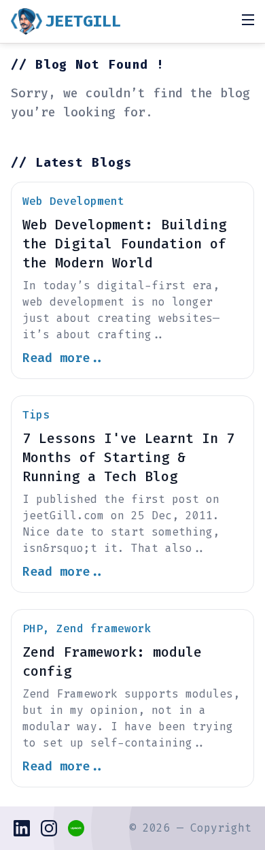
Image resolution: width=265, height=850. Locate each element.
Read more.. (63, 358)
